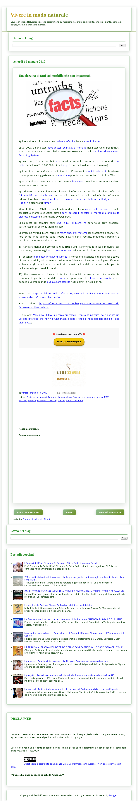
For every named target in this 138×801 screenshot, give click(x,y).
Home (69, 512)
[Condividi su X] (69, 393)
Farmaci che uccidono (84, 397)
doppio (67, 165)
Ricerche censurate (46, 400)
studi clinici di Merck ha (71, 222)
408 (58, 161)
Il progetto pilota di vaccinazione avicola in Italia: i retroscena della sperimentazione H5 (69, 675)
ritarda (61, 278)
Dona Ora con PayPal (69, 341)
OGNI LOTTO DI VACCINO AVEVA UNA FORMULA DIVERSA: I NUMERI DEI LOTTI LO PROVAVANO (74, 591)
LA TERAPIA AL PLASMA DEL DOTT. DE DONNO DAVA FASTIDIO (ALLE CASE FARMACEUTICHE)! (74, 647)
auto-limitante (92, 141)
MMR (106, 397)
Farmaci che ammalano (60, 397)
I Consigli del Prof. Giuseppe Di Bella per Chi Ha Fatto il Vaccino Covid (60, 563)
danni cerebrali (70, 212)
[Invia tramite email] (64, 393)
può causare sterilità (58, 281)
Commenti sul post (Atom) (36, 519)
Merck (100, 397)
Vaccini (61, 400)
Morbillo (23, 400)
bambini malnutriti (95, 171)
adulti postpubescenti (60, 250)
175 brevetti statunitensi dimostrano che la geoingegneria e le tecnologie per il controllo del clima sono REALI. (74, 578)
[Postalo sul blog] (66, 393)
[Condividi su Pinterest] (74, 393)
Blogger (113, 795)
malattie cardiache (75, 199)
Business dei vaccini (37, 397)
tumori (47, 202)
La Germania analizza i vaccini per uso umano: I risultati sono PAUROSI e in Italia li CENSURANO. (73, 619)
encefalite (86, 212)
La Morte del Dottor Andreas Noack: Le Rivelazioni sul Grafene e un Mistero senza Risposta (71, 689)
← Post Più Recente (28, 512)
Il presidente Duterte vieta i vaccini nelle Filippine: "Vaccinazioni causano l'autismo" (66, 661)
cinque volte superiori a (98, 209)
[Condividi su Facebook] (71, 393)
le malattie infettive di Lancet (50, 256)
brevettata (78, 181)
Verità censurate (74, 400)
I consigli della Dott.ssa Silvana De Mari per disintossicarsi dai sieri (58, 605)
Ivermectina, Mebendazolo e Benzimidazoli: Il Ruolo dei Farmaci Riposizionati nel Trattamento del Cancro (74, 634)
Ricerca (32, 400)
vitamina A (64, 175)
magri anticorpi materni (73, 232)
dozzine (35, 216)
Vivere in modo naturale (39, 15)
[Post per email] (58, 392)
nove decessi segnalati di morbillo (67, 147)
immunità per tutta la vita (37, 195)
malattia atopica (51, 199)
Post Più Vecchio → (110, 512)
